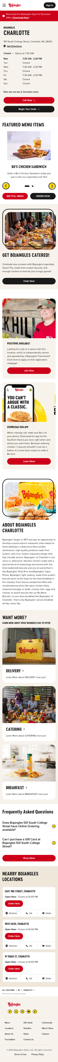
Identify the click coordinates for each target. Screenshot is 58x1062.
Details (48, 913)
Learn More (29, 461)
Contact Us (28, 1039)
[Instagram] (22, 1011)
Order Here (14, 903)
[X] (16, 1011)
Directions (13, 913)
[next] (54, 188)
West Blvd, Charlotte (17, 923)
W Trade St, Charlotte (17, 956)
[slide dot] (27, 186)
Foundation (10, 1039)
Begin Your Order (27, 109)
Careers (45, 1034)
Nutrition (27, 1028)
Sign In (49, 5)
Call (30, 913)
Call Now (27, 100)
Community (47, 1022)
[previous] (4, 184)
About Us (9, 1034)
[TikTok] (35, 1011)
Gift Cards (28, 1022)
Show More (29, 858)
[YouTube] (28, 1011)
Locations (9, 1028)
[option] (29, 155)
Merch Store (47, 1028)
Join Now (29, 370)
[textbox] (31, 15)
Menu (7, 1022)
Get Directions (14, 46)
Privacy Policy (37, 1054)
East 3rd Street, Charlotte (20, 891)
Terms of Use (20, 1054)
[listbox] (29, 155)
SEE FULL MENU (15, 196)
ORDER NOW (43, 196)
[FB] (10, 1011)
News (26, 1034)
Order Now (29, 281)
